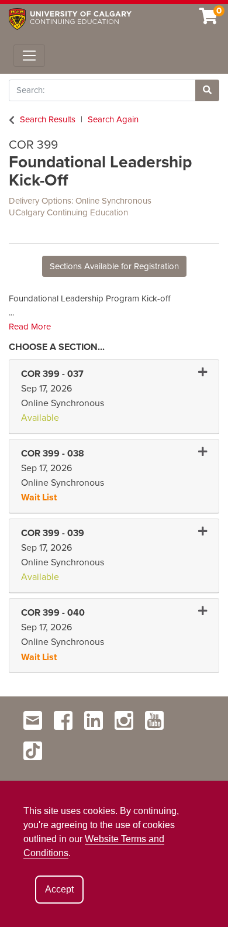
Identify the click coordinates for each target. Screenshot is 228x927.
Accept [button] (59, 889)
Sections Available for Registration (114, 266)
